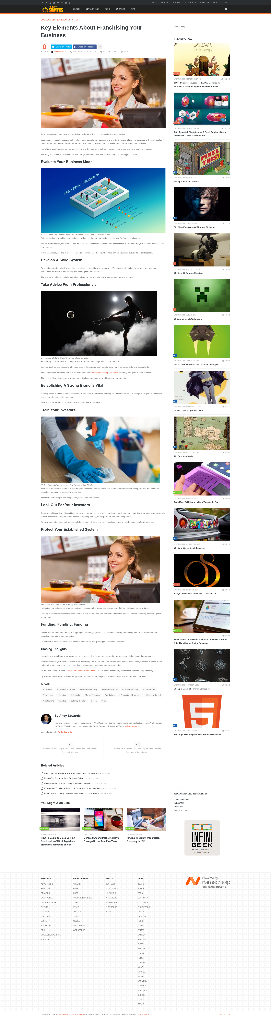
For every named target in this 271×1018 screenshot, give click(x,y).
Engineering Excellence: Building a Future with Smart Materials (72, 788)
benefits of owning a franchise (105, 372)
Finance (45, 912)
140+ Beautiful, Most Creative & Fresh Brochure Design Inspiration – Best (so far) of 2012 (200, 134)
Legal (44, 921)
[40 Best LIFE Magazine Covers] (202, 387)
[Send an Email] (54, 3)
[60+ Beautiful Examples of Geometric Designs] (202, 341)
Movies (141, 972)
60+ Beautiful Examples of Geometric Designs (196, 365)
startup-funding (79, 701)
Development (92, 9)
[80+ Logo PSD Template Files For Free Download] (202, 711)
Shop (215, 3)
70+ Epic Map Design (184, 456)
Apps (75, 889)
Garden (141, 935)
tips (104, 701)
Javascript (78, 912)
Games (141, 930)
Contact (225, 3)
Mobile (76, 921)
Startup (73, 20)
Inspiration (111, 893)
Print (108, 912)
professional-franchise (131, 695)
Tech (107, 9)
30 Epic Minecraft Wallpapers (188, 319)
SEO (43, 930)
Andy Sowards (59, 52)
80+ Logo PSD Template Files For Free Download (197, 734)
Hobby (141, 953)
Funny (141, 926)
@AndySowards (132, 726)
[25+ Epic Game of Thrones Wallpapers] (202, 665)
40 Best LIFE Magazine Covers (188, 410)
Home (140, 958)
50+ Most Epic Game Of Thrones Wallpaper (194, 227)
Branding (46, 893)
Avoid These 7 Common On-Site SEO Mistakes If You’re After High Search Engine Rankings (200, 641)
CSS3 (75, 902)
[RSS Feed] (58, 3)
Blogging (46, 889)
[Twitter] (47, 3)
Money (141, 967)
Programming (80, 926)
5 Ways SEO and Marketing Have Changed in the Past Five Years (101, 839)
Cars (140, 893)
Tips (133, 9)
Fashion (142, 916)
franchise (48, 695)
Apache (77, 884)
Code (75, 893)
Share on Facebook (86, 47)
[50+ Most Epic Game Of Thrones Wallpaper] (202, 204)
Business (120, 9)
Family (141, 912)
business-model (110, 689)
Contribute (190, 3)
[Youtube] (51, 3)
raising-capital (154, 695)
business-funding (89, 689)
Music (141, 976)
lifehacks (76, 695)
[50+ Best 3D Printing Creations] (202, 250)
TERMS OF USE (143, 1014)
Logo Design (111, 902)
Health (141, 949)
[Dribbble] (70, 3)
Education (143, 898)
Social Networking (51, 935)
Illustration (111, 889)
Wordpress (79, 930)
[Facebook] (43, 3)
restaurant (49, 701)
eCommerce (47, 898)
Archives (165, 3)
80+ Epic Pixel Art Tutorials (187, 181)
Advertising (47, 884)
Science (142, 986)
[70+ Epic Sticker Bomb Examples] (202, 524)
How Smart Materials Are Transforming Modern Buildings (69, 773)
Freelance (46, 916)
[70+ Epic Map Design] (202, 433)
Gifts (140, 944)
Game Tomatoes (181, 799)
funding (62, 695)
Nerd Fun (142, 981)
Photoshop (111, 907)
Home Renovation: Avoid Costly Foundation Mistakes (67, 783)
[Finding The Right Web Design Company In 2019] (146, 819)
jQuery (77, 916)
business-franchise (66, 689)
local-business (93, 695)
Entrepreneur (60, 20)
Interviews (111, 898)
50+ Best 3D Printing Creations (189, 273)
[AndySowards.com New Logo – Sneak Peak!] (202, 570)
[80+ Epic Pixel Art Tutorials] (202, 158)
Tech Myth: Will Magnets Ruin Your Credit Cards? (198, 502)
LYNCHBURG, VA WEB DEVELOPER (71, 1014)
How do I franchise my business (81, 671)
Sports (141, 995)
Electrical (143, 902)
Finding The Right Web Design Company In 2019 (143, 839)
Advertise (204, 3)
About (154, 3)
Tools (141, 1000)
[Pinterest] (62, 3)
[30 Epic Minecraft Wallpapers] (202, 295)
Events (44, 907)
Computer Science (82, 898)
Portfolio (177, 3)
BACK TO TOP (225, 1014)
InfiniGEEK (179, 803)
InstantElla (178, 806)
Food (140, 921)
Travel (141, 1004)
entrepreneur (150, 689)
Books (141, 889)
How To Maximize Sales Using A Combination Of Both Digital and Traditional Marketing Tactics (58, 841)
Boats (141, 884)
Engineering (144, 907)
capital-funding (131, 689)
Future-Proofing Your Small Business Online (63, 778)
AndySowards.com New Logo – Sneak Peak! (195, 594)
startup (63, 701)
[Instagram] (66, 3)
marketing (110, 695)
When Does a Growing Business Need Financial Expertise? (70, 793)
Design (76, 9)
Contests (110, 884)
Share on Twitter (63, 47)
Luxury (141, 963)
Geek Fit (142, 939)
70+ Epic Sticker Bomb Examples (190, 548)
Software (143, 990)
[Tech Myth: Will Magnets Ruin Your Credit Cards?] (202, 479)
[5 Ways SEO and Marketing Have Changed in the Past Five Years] (103, 819)
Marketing (46, 926)
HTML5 (76, 907)
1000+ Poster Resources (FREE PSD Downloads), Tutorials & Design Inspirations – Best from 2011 (197, 84)
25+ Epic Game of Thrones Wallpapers (192, 689)
